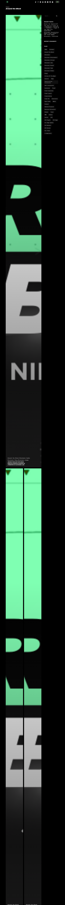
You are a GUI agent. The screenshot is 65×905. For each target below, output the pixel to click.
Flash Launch (48, 93)
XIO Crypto (47, 120)
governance (55, 98)
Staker (46, 112)
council (47, 78)
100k (46, 49)
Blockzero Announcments (51, 57)
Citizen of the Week (50, 76)
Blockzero (47, 54)
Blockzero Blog (12, 460)
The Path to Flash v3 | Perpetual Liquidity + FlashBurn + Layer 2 (51, 26)
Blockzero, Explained (51, 36)
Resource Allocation (50, 109)
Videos (50, 114)
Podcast (47, 104)
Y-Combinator (48, 133)
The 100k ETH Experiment (48, 30)
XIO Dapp (55, 120)
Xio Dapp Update (49, 122)
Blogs (46, 73)
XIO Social (47, 128)
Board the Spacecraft (51, 23)
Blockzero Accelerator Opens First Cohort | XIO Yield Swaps (51, 33)
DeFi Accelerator (49, 85)
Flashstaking (48, 96)
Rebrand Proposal (49, 106)
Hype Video (47, 101)
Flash (53, 88)
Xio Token (47, 130)
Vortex (46, 117)
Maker (54, 101)
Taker (52, 112)
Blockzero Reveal (49, 65)
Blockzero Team (49, 68)
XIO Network (48, 125)
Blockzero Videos (49, 70)
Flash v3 (47, 98)
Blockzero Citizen (49, 60)
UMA (45, 114)
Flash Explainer (49, 90)
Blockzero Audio (24, 458)
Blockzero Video (23, 460)
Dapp (52, 78)
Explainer (47, 88)
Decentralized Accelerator (48, 82)
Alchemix (52, 49)
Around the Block (13, 458)
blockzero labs (49, 62)
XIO (51, 117)
